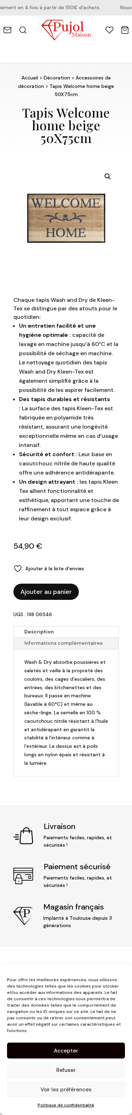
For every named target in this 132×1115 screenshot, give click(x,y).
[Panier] (125, 30)
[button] (107, 176)
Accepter (66, 1050)
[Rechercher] (23, 30)
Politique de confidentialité (66, 1105)
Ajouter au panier (46, 592)
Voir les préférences (66, 1089)
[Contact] (7, 30)
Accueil (29, 77)
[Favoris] (109, 30)
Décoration (57, 77)
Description (39, 631)
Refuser (66, 1070)
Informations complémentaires (63, 643)
